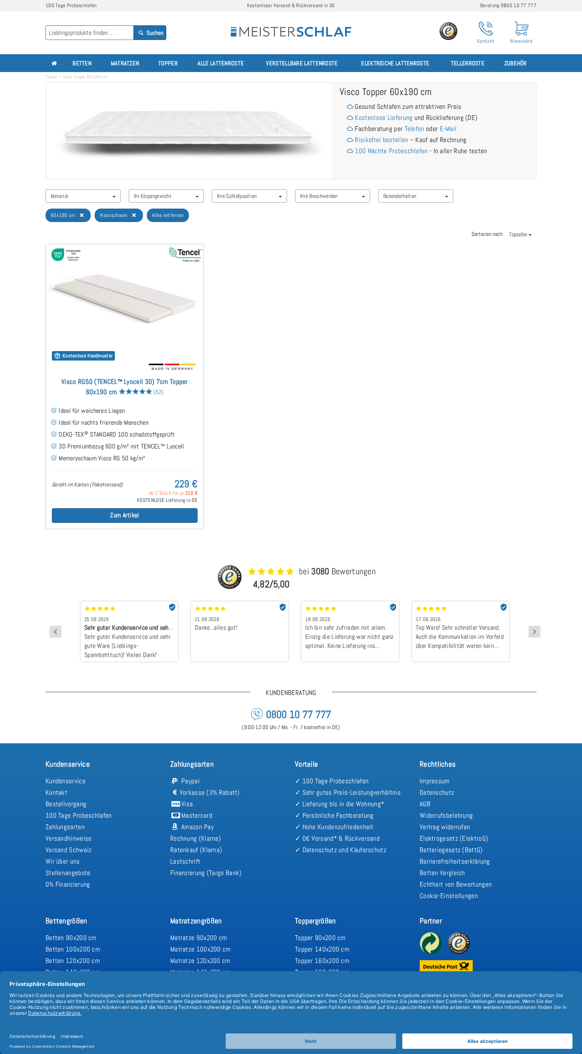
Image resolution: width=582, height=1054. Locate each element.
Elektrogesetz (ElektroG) (454, 838)
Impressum (435, 781)
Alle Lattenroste (221, 63)
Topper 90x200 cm (320, 937)
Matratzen (125, 63)
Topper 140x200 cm (322, 949)
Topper (168, 63)
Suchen (154, 32)
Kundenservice (66, 781)
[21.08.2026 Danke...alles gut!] (239, 603)
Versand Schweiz (69, 849)
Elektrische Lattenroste (395, 63)
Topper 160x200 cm (322, 960)
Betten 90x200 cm (71, 937)
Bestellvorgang (66, 804)
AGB (425, 804)
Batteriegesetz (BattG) (451, 849)
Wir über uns (63, 861)
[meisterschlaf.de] (291, 26)
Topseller (519, 234)
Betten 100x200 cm (73, 949)
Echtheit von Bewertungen (456, 884)
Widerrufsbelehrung (446, 815)
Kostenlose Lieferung (384, 117)
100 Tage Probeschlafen (79, 815)
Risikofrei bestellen (381, 139)
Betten (81, 63)
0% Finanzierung (68, 884)
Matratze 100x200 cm (200, 949)
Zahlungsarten (65, 826)
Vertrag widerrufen (445, 826)
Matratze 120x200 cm (200, 960)
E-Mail (448, 128)
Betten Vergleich (442, 872)
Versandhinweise (69, 838)
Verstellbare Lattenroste (302, 63)
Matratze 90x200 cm (198, 937)
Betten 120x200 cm (73, 960)
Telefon (414, 128)
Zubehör (515, 63)
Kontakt (56, 792)
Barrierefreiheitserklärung (455, 861)
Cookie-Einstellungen (449, 895)
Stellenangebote (68, 872)
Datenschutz (437, 792)
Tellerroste (468, 63)
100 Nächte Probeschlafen (391, 150)
